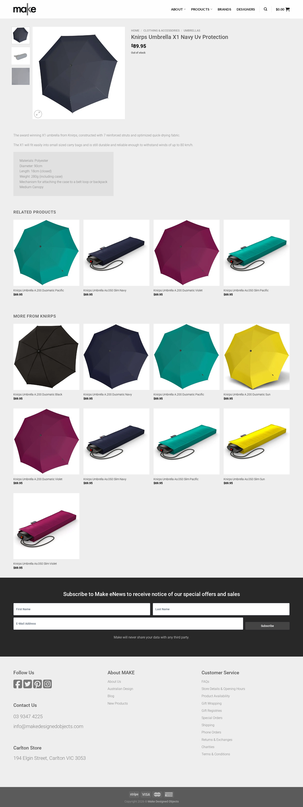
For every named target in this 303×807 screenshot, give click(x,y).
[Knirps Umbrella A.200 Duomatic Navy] (116, 357)
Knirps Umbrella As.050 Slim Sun (244, 479)
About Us (114, 682)
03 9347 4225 (28, 716)
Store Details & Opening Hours (223, 689)
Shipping (208, 725)
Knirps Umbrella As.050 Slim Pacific (246, 290)
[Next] (118, 73)
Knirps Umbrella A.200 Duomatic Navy (107, 394)
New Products (118, 703)
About (177, 9)
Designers (246, 9)
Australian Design (120, 689)
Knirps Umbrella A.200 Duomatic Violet (178, 290)
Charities (208, 747)
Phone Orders (211, 732)
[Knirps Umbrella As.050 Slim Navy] (116, 253)
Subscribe (267, 626)
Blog (111, 696)
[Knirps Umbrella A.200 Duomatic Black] (46, 357)
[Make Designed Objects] (24, 9)
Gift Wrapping (212, 703)
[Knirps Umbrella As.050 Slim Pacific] (257, 253)
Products (200, 9)
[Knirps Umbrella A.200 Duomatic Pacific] (46, 253)
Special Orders (212, 718)
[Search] (265, 9)
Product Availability (216, 696)
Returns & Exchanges (217, 740)
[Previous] (39, 73)
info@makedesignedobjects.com (48, 726)
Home (135, 30)
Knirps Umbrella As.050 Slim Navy (104, 290)
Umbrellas (192, 30)
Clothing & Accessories (161, 30)
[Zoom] (38, 114)
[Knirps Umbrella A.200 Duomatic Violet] (187, 253)
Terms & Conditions (216, 754)
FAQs (205, 682)
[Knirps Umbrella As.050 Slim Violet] (46, 526)
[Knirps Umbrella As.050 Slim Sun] (257, 441)
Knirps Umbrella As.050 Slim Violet (35, 563)
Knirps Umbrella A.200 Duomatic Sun (247, 394)
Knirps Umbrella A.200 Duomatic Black (37, 394)
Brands (224, 9)
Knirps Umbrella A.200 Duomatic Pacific (38, 290)
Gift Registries (212, 711)
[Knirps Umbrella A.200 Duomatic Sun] (257, 357)
